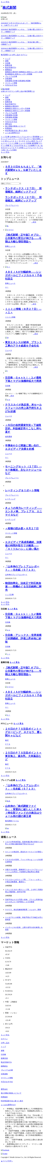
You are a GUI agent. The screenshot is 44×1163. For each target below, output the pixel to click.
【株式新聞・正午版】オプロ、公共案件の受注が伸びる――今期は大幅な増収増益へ (23, 238)
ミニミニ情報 (10, 317)
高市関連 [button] (35, 137)
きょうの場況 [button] (11, 150)
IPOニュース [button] (9, 141)
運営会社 (8, 124)
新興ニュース (10, 246)
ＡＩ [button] (16, 141)
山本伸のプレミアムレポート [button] (21, 137)
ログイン (24, 55)
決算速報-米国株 (24, 81)
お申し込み (16, 55)
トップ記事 (9, 595)
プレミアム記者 (11, 113)
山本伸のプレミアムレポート (16, 574)
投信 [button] (34, 139)
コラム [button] (28, 141)
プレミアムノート (12, 205)
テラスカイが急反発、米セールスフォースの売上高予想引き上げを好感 (23, 408)
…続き (33, 222)
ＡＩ (7, 287)
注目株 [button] (28, 143)
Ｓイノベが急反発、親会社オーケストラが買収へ (24, 852)
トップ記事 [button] (5, 137)
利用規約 (8, 128)
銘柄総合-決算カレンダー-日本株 (17, 108)
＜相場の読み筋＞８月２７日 (22, 528)
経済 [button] (33, 141)
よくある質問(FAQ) (12, 133)
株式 (7, 740)
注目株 (7, 99)
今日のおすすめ (11, 122)
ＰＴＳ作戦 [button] (19, 148)
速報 (7, 97)
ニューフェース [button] (30, 148)
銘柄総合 (4, 1066)
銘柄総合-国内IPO (12, 72)
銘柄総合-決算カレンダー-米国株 (19, 74)
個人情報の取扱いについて (15, 126)
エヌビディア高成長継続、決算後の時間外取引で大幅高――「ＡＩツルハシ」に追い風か (23, 545)
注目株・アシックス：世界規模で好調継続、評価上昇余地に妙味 (23, 638)
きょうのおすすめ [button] (16, 145)
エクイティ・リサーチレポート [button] (20, 139)
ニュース (8, 350)
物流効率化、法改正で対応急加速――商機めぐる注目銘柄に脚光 (23, 586)
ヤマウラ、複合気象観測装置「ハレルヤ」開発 (23, 909)
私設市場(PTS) (10, 104)
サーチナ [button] (22, 141)
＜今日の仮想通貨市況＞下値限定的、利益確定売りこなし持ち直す (23, 428)
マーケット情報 (11, 119)
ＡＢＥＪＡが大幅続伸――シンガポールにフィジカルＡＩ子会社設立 (23, 275)
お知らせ (4, 91)
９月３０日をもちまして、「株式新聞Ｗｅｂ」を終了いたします (23, 170)
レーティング (10, 499)
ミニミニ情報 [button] (13, 143)
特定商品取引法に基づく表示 (16, 130)
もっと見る (5, 2)
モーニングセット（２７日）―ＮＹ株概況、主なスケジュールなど (23, 470)
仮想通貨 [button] (35, 143)
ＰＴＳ (7, 744)
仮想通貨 (8, 436)
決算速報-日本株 (11, 81)
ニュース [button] (22, 143)
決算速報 (4, 1074)
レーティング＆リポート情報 (22, 490)
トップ (7, 95)
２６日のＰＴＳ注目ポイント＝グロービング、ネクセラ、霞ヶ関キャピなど (23, 732)
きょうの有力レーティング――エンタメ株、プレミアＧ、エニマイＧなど (23, 511)
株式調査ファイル (12, 821)
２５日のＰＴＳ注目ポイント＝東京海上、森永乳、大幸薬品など (23, 756)
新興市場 (8, 102)
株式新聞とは (6, 55)
